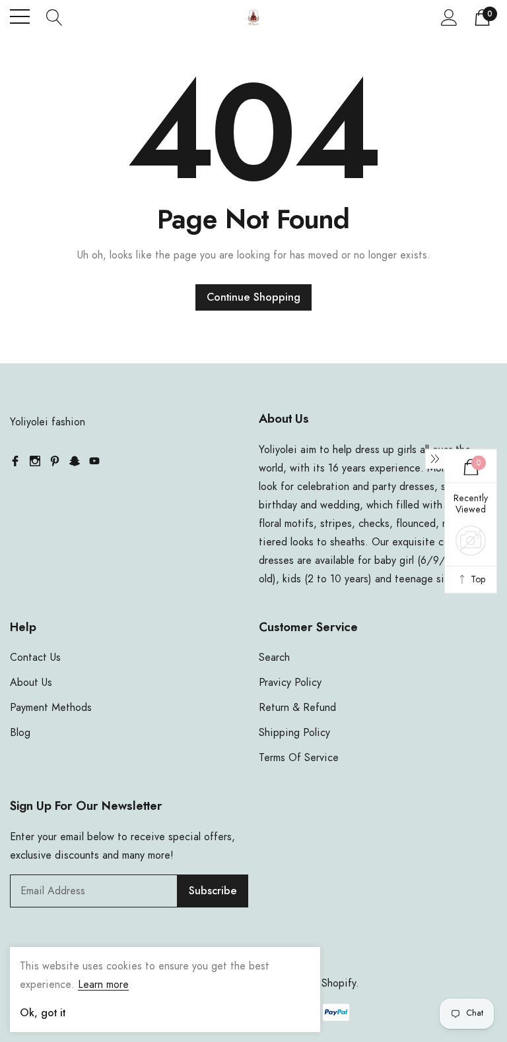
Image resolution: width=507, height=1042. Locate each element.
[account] (449, 17)
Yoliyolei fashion (47, 422)
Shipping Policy (294, 732)
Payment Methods (51, 707)
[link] (15, 461)
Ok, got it (42, 1013)
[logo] (253, 16)
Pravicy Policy (290, 682)
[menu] (20, 16)
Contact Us (35, 657)
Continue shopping (253, 297)
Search (274, 657)
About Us (31, 682)
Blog (20, 732)
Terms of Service (299, 757)
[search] (54, 16)
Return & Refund (297, 707)
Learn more (103, 984)
